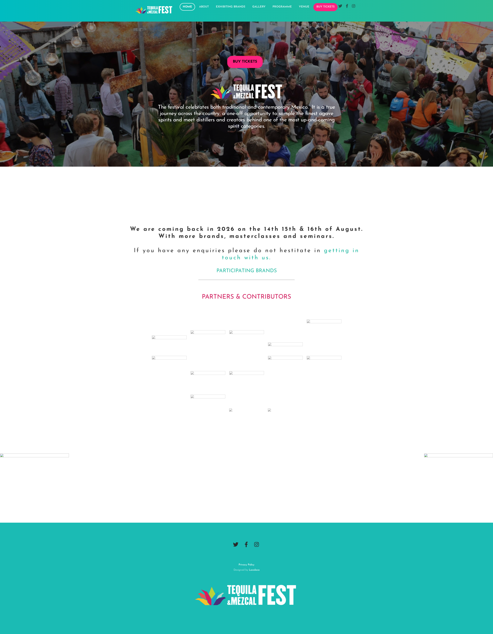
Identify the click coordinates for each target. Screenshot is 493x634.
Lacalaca (254, 570)
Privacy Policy (246, 564)
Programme (282, 6)
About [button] (204, 6)
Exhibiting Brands (230, 6)
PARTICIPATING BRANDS (246, 271)
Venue (304, 6)
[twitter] (235, 544)
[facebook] (246, 544)
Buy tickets (245, 62)
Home (187, 6)
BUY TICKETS (325, 6)
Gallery (258, 6)
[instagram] (257, 544)
